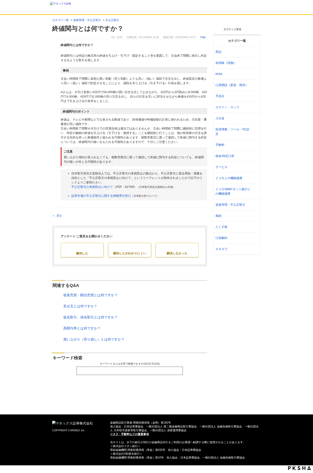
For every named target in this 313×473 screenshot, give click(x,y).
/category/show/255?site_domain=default (255, 156)
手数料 (219, 145)
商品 (218, 51)
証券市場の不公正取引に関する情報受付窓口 (101, 195)
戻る (59, 215)
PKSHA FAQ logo (299, 468)
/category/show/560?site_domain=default (255, 63)
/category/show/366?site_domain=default (255, 204)
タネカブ (221, 249)
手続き (219, 96)
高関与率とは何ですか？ (82, 328)
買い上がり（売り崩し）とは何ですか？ (94, 339)
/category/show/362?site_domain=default (255, 144)
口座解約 (221, 238)
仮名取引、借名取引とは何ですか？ (90, 317)
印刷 (202, 37)
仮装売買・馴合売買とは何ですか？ (90, 295)
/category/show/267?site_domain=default (255, 51)
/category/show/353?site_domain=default (255, 167)
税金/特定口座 (224, 156)
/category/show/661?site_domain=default (255, 178)
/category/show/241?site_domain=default (255, 85)
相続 (218, 215)
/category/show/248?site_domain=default (255, 215)
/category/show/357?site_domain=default (255, 131)
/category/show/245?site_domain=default (255, 96)
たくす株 (221, 227)
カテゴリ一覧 (60, 20)
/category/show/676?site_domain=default (255, 191)
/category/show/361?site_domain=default (255, 107)
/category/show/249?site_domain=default (255, 118)
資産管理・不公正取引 (87, 20)
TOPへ (157, 404)
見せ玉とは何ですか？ (80, 306)
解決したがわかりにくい (129, 253)
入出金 (219, 118)
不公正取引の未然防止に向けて (92, 186)
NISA (218, 74)
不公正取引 (112, 20)
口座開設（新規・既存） (231, 85)
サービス (221, 167)
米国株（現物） (225, 63)
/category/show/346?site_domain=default (255, 74)
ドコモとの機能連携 (228, 178)
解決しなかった (177, 253)
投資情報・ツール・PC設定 (232, 131)
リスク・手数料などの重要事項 (129, 434)
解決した (82, 253)
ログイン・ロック (227, 107)
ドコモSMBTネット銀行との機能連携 (233, 191)
